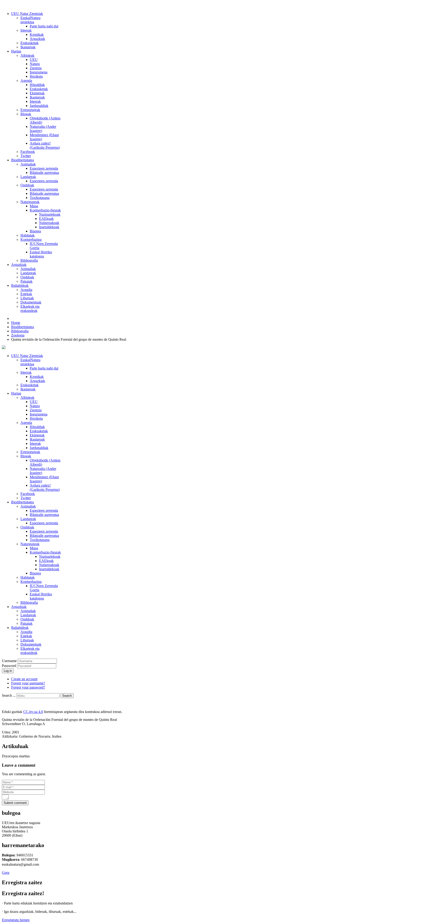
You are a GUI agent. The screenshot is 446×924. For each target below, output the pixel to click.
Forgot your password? (28, 687)
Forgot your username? (28, 683)
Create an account (24, 679)
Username (9, 661)
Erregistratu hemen (16, 920)
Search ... (9, 695)
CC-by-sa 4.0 (33, 712)
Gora (5, 872)
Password (9, 666)
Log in (8, 671)
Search (67, 695)
